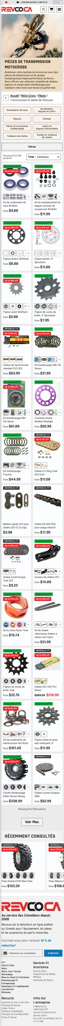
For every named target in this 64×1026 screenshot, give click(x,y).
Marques (6, 992)
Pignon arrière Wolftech (16, 258)
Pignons (17, 119)
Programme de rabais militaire (44, 976)
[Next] (28, 197)
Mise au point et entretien (15, 977)
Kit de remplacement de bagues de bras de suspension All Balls (47, 206)
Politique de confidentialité (15, 1014)
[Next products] (60, 857)
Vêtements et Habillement (15, 986)
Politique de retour (11, 1005)
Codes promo (8, 1008)
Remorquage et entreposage (10, 982)
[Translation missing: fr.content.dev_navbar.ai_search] (43, 9)
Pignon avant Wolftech (15, 312)
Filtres (32, 147)
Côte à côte (8, 965)
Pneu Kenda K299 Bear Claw (17, 881)
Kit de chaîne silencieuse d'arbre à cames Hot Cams (45, 634)
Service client (40, 971)
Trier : (31, 157)
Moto (4, 968)
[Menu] (59, 9)
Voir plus (32, 822)
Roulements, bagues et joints (46, 110)
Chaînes (47, 119)
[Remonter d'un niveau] (6, 98)
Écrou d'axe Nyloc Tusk (15, 630)
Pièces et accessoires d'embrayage (17, 127)
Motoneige (7, 974)
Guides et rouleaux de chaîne (47, 136)
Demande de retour (43, 980)
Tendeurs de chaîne (17, 136)
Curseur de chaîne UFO (46, 577)
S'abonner (53, 953)
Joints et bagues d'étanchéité (47, 127)
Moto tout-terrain (11, 971)
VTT (4, 962)
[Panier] (51, 9)
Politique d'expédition (12, 1011)
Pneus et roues (9, 1017)
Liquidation (8, 989)
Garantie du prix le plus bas (15, 1002)
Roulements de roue (17, 110)
